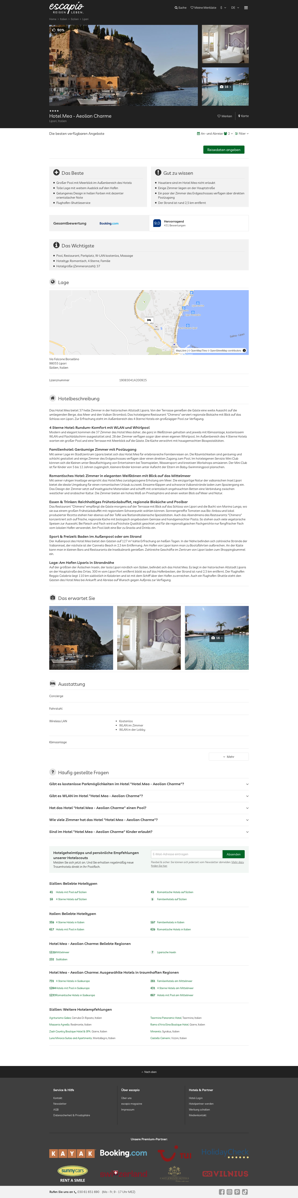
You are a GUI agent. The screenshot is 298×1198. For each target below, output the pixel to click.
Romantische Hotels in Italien (170, 929)
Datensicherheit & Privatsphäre (71, 1115)
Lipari (85, 19)
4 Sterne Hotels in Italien (66, 922)
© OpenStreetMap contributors (224, 350)
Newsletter (59, 1103)
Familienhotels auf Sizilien (169, 899)
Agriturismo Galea (60, 1018)
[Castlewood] (174, 1174)
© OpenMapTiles (197, 350)
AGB (56, 1109)
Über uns (126, 1098)
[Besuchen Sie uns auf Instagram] (229, 1192)
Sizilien (75, 19)
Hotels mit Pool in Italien (66, 929)
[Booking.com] (123, 1153)
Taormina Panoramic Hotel (165, 1018)
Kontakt (57, 1098)
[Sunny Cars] (72, 1174)
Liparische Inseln (164, 952)
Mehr (230, 756)
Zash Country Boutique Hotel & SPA (70, 1031)
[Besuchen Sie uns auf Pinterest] (237, 1192)
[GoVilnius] (225, 1173)
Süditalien (58, 959)
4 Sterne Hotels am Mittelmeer (172, 988)
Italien (63, 19)
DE (233, 8)
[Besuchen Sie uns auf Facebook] (222, 1192)
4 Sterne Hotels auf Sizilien (68, 899)
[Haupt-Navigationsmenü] (246, 8)
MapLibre (181, 350)
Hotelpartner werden (201, 1103)
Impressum (127, 1109)
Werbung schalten (199, 1109)
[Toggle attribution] (244, 350)
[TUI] (174, 1153)
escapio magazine (131, 1103)
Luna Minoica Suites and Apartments (70, 1038)
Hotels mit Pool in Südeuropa (69, 988)
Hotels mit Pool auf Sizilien (68, 892)
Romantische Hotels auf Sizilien (172, 892)
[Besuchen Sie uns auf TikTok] (245, 1192)
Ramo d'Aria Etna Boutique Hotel (169, 1024)
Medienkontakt (197, 1115)
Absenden (234, 854)
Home (52, 19)
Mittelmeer (59, 952)
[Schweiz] (123, 1173)
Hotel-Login (196, 1098)
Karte (245, 116)
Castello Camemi (160, 1038)
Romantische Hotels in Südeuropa (72, 995)
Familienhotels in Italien (167, 922)
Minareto (155, 1031)
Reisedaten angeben (223, 149)
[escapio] (66, 7)
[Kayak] (72, 1153)
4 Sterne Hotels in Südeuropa (69, 981)
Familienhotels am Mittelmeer (171, 981)
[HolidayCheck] (225, 1153)
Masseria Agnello (59, 1024)
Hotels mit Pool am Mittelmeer (171, 995)
